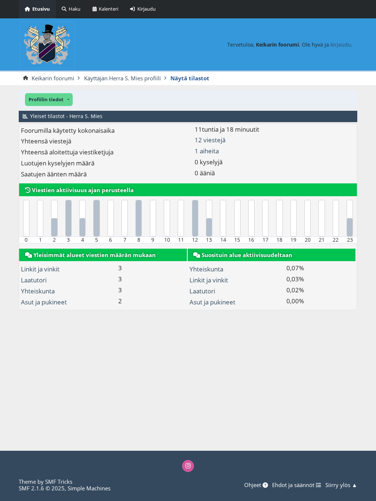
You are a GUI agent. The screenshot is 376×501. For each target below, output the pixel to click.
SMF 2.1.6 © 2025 (42, 488)
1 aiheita (207, 151)
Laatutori (34, 280)
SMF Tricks (58, 481)
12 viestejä (210, 140)
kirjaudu (340, 44)
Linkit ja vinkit (40, 269)
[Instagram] (188, 466)
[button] (49, 99)
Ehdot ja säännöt (294, 485)
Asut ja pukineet (44, 302)
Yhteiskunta (38, 291)
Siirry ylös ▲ (341, 485)
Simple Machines (89, 488)
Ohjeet (253, 485)
